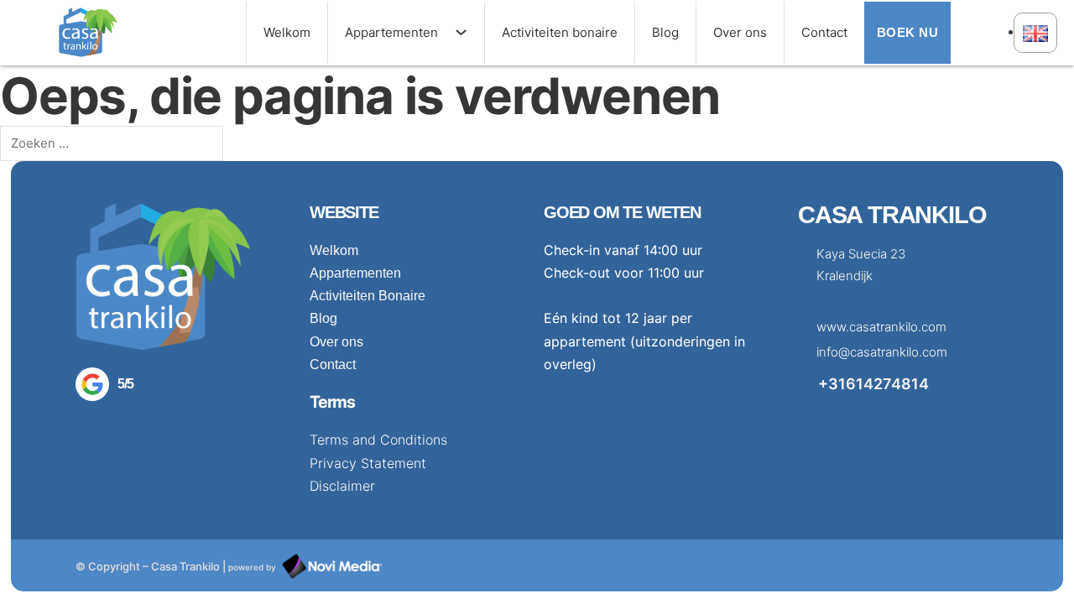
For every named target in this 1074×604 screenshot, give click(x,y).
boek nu (908, 32)
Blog (665, 32)
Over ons (740, 32)
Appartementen (391, 32)
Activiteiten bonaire (560, 32)
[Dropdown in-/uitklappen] (469, 32)
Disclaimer (342, 485)
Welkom (286, 32)
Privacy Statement (368, 463)
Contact (824, 32)
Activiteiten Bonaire (367, 296)
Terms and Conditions (378, 439)
